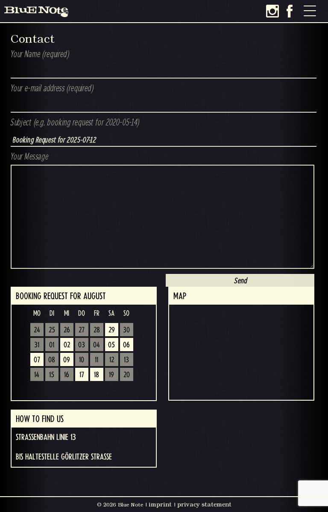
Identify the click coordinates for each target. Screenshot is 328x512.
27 (82, 330)
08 (51, 360)
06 (126, 345)
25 (52, 330)
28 (97, 330)
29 (111, 330)
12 (111, 360)
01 (51, 345)
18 (96, 375)
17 (81, 375)
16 (66, 375)
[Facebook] (289, 11)
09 (66, 360)
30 (126, 330)
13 (126, 360)
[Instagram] (272, 11)
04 (96, 345)
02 (67, 345)
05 (111, 345)
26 (67, 330)
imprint (160, 504)
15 (51, 375)
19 (111, 375)
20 (126, 375)
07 (37, 360)
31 (36, 345)
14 (36, 375)
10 (81, 360)
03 (81, 345)
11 (96, 360)
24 (37, 330)
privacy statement (204, 504)
